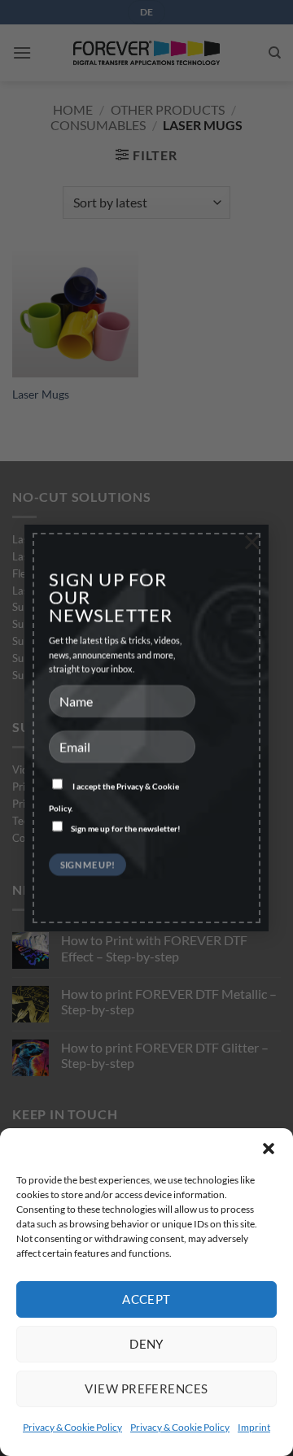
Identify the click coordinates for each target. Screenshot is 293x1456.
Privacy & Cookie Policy (72, 1427)
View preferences (146, 1388)
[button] (268, 1148)
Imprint (254, 1427)
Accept (146, 1299)
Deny (146, 1343)
